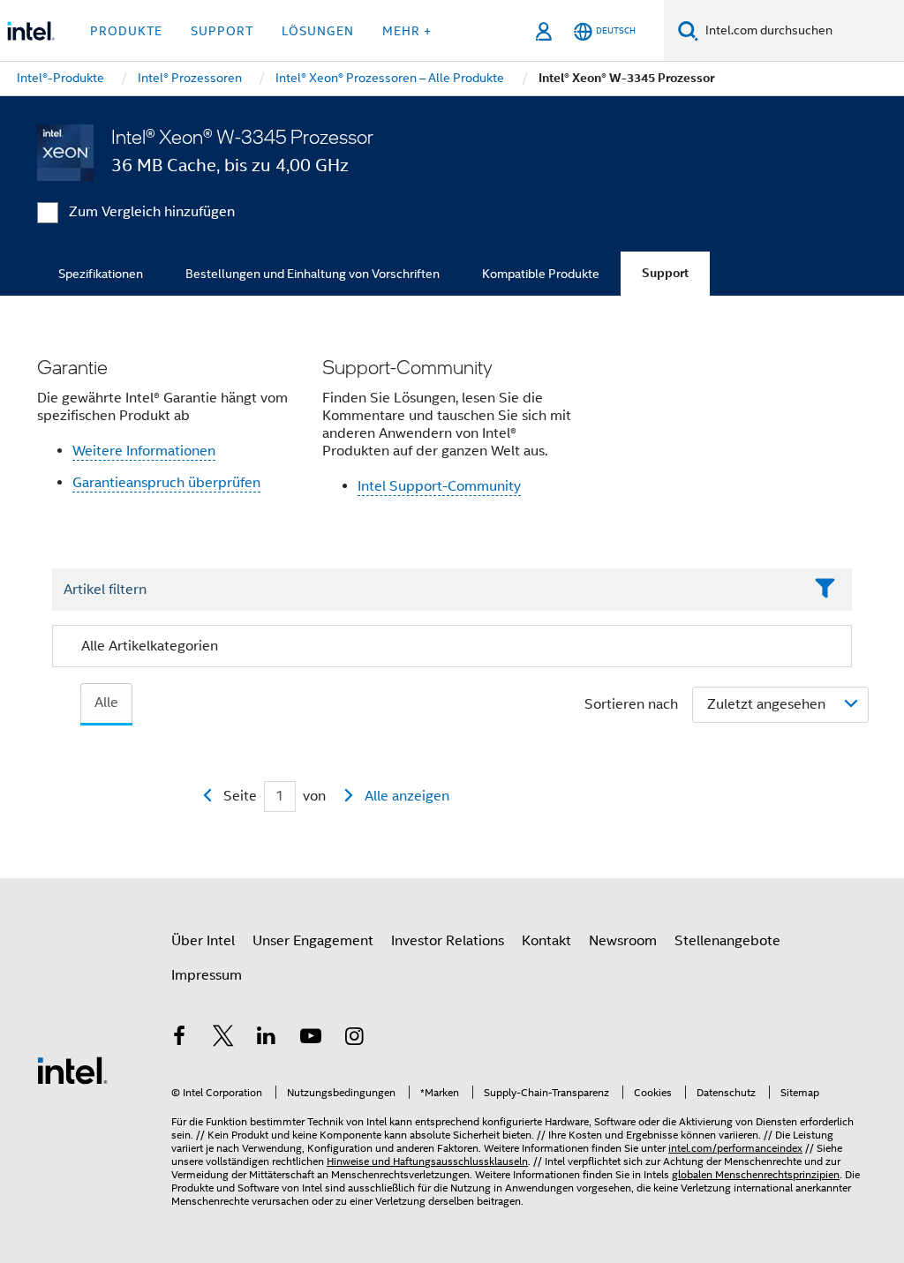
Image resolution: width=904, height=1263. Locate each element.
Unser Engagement (312, 941)
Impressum (206, 975)
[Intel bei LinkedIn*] (267, 1039)
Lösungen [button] (318, 31)
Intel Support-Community (439, 486)
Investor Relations (447, 941)
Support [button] (222, 31)
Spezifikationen (100, 274)
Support (665, 273)
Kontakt (546, 941)
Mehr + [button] (407, 31)
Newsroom (623, 941)
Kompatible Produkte (540, 274)
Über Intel (203, 941)
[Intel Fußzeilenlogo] (72, 1070)
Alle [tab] (106, 702)
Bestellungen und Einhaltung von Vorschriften (312, 274)
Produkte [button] (126, 31)
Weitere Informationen (143, 451)
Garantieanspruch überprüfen (166, 483)
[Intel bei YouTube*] (311, 1039)
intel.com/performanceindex (735, 1147)
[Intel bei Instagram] (354, 1039)
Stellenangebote (727, 941)
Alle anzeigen (407, 796)
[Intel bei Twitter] (223, 1039)
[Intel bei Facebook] (179, 1039)
